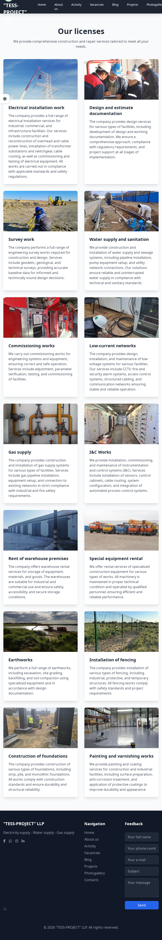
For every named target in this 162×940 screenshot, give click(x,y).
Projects (132, 5)
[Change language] (5, 99)
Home (42, 5)
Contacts (91, 880)
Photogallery (94, 873)
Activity (76, 5)
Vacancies (97, 5)
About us (58, 7)
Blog (115, 5)
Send (142, 905)
